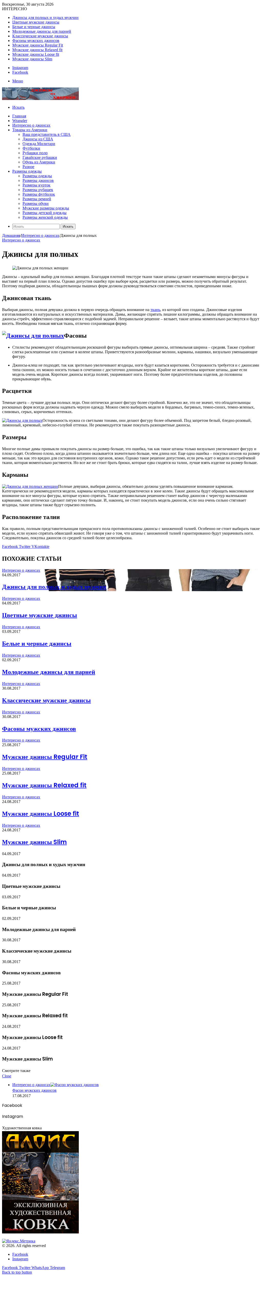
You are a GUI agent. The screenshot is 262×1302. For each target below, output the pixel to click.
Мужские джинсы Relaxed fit (37, 50)
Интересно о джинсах (31, 125)
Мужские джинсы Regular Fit (37, 45)
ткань (155, 309)
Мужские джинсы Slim (32, 59)
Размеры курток (36, 185)
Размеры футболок (39, 194)
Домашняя (11, 235)
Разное (28, 166)
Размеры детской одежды (45, 213)
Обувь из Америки (39, 162)
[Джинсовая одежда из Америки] (40, 98)
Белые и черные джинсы (33, 27)
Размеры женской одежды (45, 217)
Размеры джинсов (38, 180)
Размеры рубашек (38, 189)
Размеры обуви (36, 203)
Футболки (31, 148)
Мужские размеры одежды (46, 208)
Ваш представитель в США (47, 134)
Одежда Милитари (39, 143)
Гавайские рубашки (40, 157)
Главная (19, 116)
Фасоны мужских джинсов (35, 40)
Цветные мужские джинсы (35, 22)
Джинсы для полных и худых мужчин (45, 17)
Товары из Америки (29, 130)
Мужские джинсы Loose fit (35, 54)
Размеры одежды (27, 171)
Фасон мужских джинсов (34, 1090)
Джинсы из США (38, 139)
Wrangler (19, 120)
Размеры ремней (37, 199)
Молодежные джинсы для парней (41, 31)
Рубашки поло (35, 153)
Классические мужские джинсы (40, 36)
